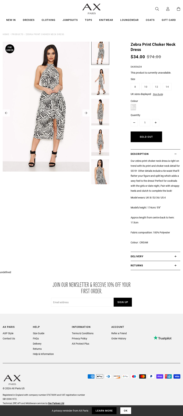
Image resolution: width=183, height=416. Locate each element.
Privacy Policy (79, 338)
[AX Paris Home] (91, 9)
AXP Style (8, 333)
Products (17, 34)
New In (11, 20)
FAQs (36, 338)
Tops (88, 20)
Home (6, 34)
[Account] (164, 9)
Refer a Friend (119, 333)
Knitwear (106, 20)
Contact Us (9, 338)
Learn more (104, 410)
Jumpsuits (70, 20)
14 (167, 86)
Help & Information (43, 354)
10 (145, 86)
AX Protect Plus (80, 343)
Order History (118, 338)
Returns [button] (137, 265)
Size (133, 79)
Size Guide (158, 94)
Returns (37, 348)
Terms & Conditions (82, 333)
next (86, 113)
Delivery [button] (137, 256)
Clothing (48, 20)
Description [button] (140, 154)
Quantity (135, 115)
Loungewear (129, 20)
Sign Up (122, 302)
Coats (150, 20)
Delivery (37, 343)
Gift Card (169, 20)
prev (6, 113)
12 (156, 86)
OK (126, 410)
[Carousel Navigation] (46, 113)
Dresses (28, 20)
